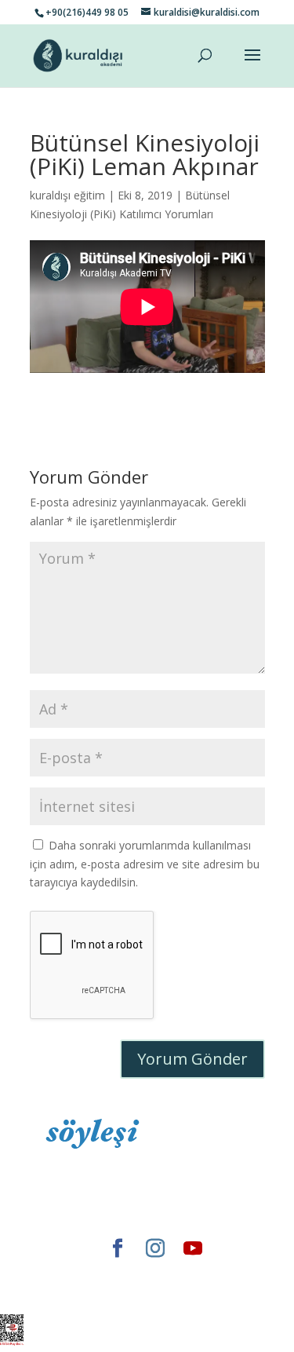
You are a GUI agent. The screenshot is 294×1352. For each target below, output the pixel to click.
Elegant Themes (87, 1274)
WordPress (111, 1293)
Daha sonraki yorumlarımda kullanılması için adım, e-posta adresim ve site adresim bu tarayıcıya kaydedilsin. (145, 864)
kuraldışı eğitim (67, 195)
